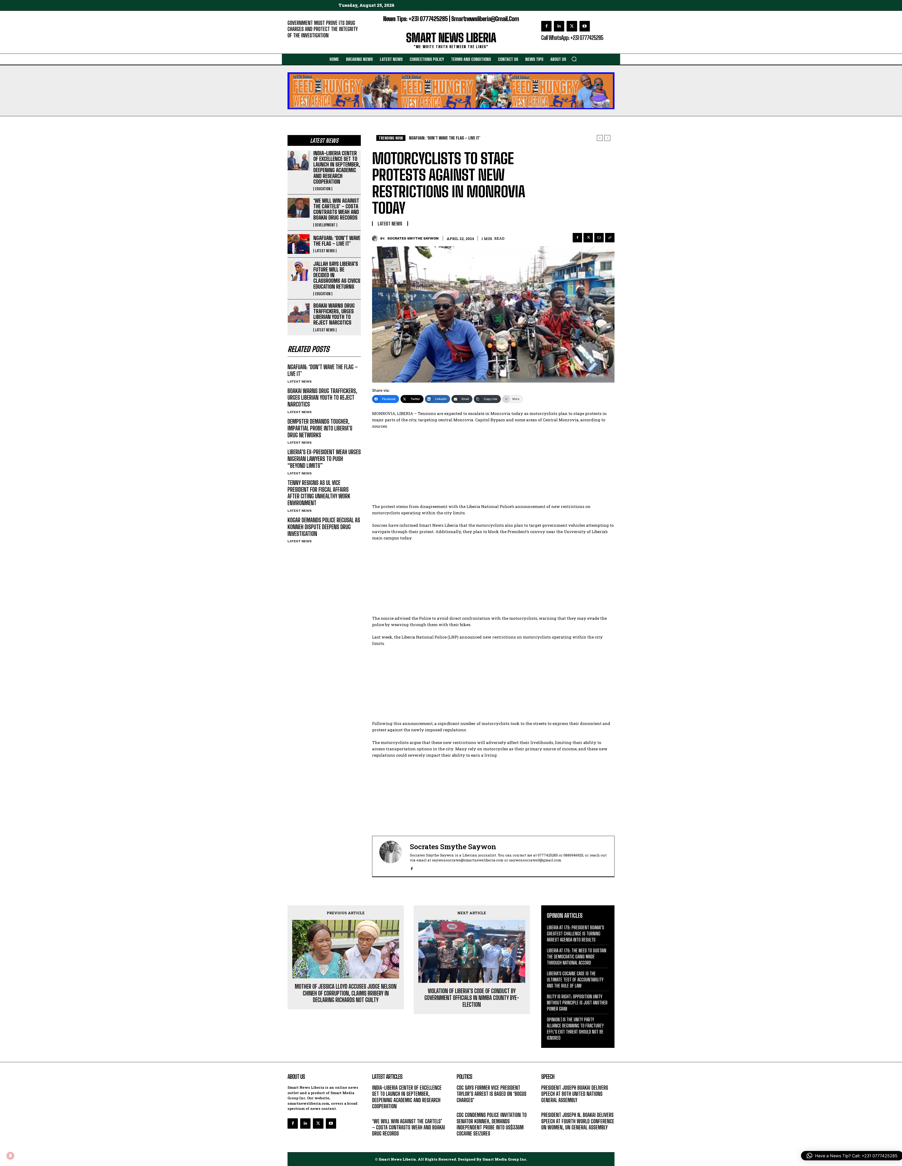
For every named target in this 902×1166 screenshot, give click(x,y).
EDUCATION (322, 189)
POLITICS (463, 1107)
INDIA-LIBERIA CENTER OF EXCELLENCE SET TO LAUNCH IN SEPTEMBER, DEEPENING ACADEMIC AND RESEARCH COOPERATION (336, 167)
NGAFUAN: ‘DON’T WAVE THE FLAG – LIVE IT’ (336, 241)
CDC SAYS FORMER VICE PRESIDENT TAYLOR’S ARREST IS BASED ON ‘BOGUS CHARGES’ (491, 1094)
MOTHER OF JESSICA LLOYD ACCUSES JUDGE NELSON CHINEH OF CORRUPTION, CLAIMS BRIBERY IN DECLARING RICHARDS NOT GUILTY (346, 993)
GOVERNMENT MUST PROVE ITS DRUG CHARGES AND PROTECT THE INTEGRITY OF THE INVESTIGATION (323, 29)
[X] (572, 26)
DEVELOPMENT (325, 225)
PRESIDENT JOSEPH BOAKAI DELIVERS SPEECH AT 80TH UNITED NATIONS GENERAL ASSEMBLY (574, 1094)
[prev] (600, 138)
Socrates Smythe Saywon (413, 238)
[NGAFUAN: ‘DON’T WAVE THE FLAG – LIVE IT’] (299, 244)
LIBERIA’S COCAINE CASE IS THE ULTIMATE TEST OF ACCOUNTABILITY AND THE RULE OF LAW (575, 979)
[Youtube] (584, 26)
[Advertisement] (493, 468)
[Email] (599, 237)
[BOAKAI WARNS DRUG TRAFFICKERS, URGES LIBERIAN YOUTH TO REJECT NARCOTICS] (299, 313)
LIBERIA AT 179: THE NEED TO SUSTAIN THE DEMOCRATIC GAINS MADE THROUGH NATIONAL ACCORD (576, 956)
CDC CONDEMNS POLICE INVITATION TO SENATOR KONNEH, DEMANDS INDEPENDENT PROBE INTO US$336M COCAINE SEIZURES (492, 1124)
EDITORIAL (295, 42)
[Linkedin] (559, 26)
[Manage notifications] (10, 1155)
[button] (574, 59)
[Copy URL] (609, 237)
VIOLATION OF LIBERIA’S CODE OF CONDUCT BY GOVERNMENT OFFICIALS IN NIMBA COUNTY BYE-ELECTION (471, 998)
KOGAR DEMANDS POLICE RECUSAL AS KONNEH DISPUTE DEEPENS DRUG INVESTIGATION (324, 527)
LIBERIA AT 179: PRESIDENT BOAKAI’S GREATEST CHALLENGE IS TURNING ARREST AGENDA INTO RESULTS (575, 933)
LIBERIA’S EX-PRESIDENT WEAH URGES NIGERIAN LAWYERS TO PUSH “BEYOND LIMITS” (324, 459)
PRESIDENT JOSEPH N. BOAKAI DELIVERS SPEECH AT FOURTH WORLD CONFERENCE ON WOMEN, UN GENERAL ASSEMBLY (577, 1121)
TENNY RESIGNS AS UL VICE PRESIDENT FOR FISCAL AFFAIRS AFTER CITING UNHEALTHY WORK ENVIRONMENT (319, 492)
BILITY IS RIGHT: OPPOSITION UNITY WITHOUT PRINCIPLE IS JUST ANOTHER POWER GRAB (577, 1002)
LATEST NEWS (325, 251)
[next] (607, 138)
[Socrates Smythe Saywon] (376, 238)
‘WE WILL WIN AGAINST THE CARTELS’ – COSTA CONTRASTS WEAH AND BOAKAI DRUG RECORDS (336, 209)
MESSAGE (548, 1107)
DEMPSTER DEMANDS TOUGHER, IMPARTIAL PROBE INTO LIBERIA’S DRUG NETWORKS (320, 428)
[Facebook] (546, 26)
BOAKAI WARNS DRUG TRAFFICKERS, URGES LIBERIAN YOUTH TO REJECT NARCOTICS (334, 314)
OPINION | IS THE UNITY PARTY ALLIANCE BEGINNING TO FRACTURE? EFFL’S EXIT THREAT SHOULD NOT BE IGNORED (575, 1029)
